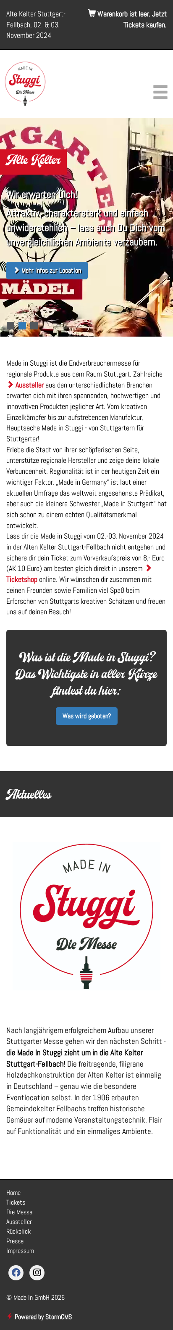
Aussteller (29, 385)
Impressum (20, 1250)
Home (13, 1192)
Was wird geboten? (87, 715)
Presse (15, 1241)
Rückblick (18, 1231)
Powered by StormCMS (42, 1316)
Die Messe (19, 1212)
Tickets (15, 1202)
